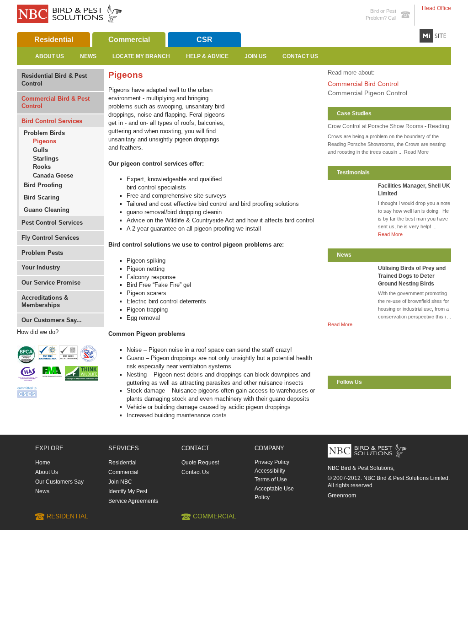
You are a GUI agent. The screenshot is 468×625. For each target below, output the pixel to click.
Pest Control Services (52, 222)
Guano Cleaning (46, 209)
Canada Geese (53, 175)
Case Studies (354, 113)
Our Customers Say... (51, 320)
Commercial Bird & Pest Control (55, 102)
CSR (205, 39)
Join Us (255, 56)
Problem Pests (42, 252)
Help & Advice (207, 56)
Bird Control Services (51, 121)
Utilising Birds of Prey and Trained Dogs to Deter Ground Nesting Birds (412, 276)
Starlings (45, 158)
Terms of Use (271, 479)
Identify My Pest (127, 491)
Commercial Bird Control (363, 83)
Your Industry (40, 267)
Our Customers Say (59, 482)
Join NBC (120, 482)
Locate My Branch (141, 56)
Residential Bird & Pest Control (54, 79)
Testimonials (353, 172)
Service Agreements (133, 501)
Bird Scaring (41, 197)
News (88, 56)
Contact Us (300, 56)
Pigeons (44, 141)
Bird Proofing (43, 185)
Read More (390, 234)
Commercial (129, 39)
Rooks (42, 166)
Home (42, 462)
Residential (53, 39)
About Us (49, 56)
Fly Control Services (50, 237)
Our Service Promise (50, 282)
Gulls (40, 149)
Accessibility (270, 471)
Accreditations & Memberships (44, 301)
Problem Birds (44, 132)
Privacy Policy (272, 462)
